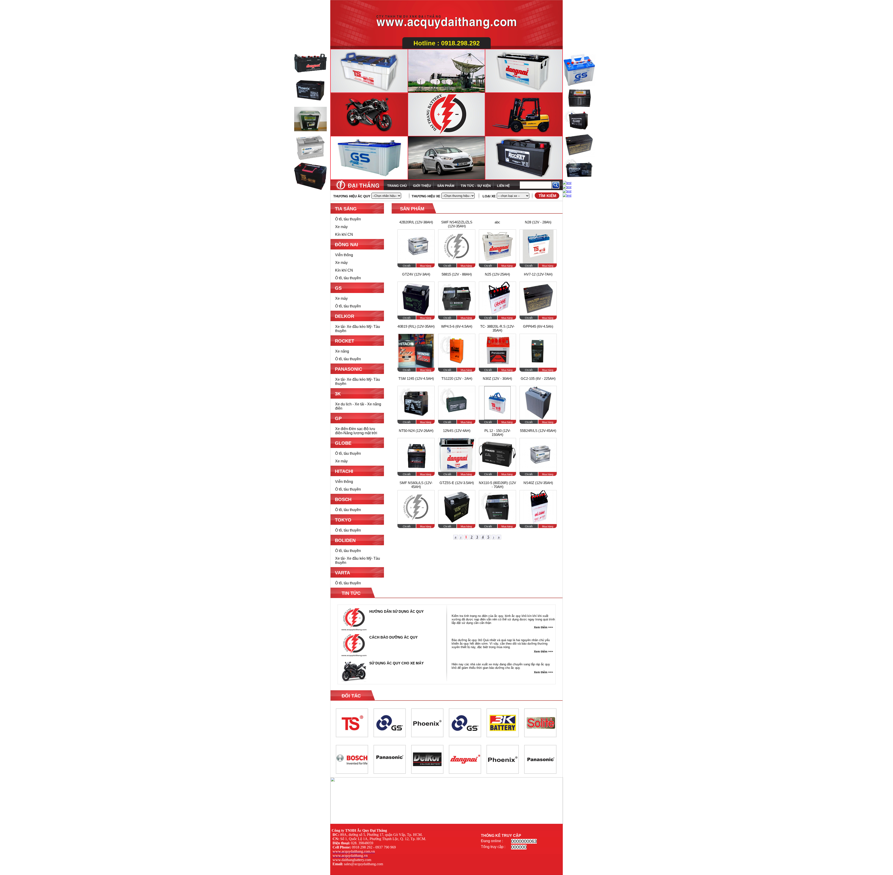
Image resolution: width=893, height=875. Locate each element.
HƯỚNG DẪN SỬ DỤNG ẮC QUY (396, 611)
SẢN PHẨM (445, 186)
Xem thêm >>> (543, 627)
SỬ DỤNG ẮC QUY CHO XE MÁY (396, 663)
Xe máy (341, 227)
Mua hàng (425, 265)
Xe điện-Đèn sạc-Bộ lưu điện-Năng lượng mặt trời (356, 431)
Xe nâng (342, 351)
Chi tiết (406, 265)
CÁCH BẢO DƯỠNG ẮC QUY (393, 637)
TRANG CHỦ (397, 186)
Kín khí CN (344, 234)
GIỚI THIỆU (422, 186)
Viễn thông (344, 255)
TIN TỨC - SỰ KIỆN (476, 186)
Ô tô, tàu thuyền (348, 219)
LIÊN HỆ (503, 186)
